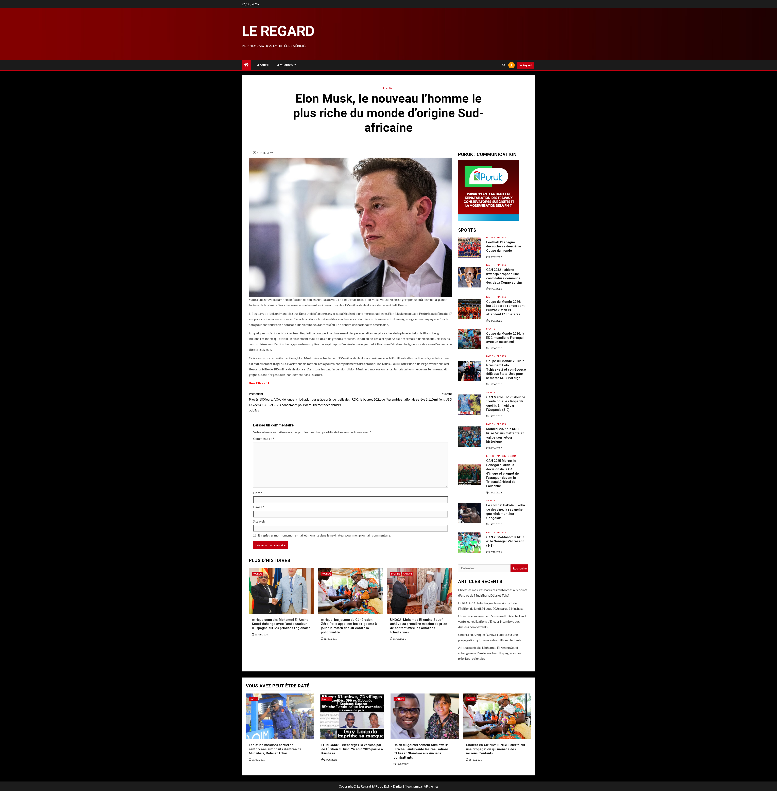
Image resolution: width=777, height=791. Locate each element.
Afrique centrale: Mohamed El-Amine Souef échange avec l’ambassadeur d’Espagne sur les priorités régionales (281, 624)
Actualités (285, 65)
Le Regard (278, 31)
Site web (259, 521)
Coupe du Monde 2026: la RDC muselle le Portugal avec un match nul (505, 338)
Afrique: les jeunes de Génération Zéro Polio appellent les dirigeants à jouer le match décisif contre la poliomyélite (349, 626)
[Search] (503, 65)
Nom (257, 493)
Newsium (411, 786)
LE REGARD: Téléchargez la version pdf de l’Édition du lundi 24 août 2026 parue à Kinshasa (352, 749)
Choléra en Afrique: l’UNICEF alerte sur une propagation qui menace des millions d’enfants (495, 749)
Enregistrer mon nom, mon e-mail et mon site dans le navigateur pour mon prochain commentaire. (324, 535)
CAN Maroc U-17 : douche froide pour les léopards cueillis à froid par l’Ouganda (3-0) (505, 403)
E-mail (258, 507)
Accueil (263, 65)
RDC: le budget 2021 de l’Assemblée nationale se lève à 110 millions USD (402, 396)
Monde (387, 87)
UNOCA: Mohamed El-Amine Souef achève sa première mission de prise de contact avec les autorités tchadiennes (418, 626)
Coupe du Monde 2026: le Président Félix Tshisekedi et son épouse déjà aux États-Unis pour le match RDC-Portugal (506, 369)
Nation (407, 573)
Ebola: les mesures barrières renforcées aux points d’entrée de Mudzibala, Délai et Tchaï (275, 749)
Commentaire (263, 438)
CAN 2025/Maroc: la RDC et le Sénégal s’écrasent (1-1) (505, 541)
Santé (253, 698)
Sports (501, 237)
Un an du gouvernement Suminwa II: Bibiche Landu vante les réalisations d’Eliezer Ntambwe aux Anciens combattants (492, 621)
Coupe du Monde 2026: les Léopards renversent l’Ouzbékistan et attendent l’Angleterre (505, 308)
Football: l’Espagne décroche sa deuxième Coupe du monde (503, 246)
